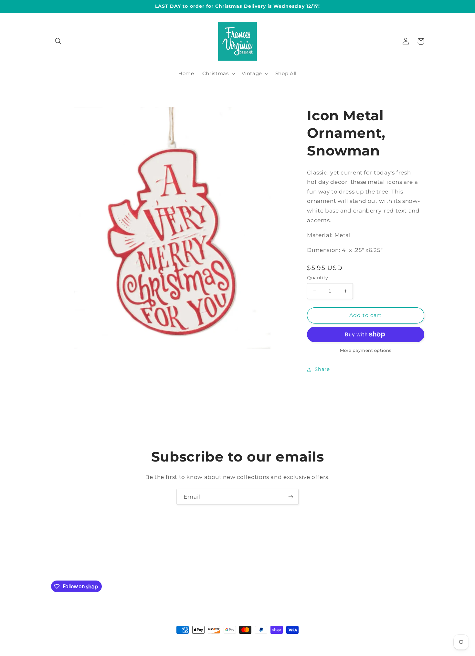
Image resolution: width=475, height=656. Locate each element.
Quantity (317, 277)
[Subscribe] (290, 497)
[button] (58, 41)
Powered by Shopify (273, 642)
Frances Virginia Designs (224, 642)
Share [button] (322, 369)
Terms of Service (293, 562)
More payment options (365, 350)
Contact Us (132, 562)
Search (257, 562)
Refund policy (339, 562)
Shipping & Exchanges (213, 562)
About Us (165, 562)
